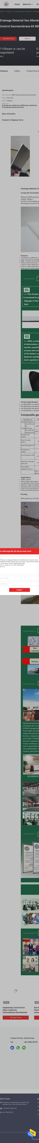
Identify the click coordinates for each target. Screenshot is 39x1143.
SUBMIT (19, 590)
